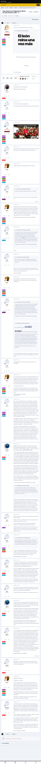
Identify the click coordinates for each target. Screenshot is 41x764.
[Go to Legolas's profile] (7, 445)
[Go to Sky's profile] (28, 79)
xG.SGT (7, 169)
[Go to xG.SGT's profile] (20, 79)
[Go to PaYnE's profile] (7, 536)
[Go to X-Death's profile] (7, 661)
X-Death (7, 665)
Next (8, 734)
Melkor (7, 565)
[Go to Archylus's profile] (3, 15)
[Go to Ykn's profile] (7, 103)
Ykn (7, 107)
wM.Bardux (7, 707)
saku (35, 201)
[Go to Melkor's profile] (7, 562)
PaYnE (7, 540)
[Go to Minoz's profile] (23, 79)
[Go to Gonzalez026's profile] (25, 79)
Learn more (2, 1)
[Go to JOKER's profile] (7, 187)
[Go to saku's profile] (7, 516)
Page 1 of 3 (14, 734)
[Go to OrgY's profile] (7, 229)
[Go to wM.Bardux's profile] (7, 703)
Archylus (5, 15)
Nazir (7, 259)
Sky (7, 128)
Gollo (7, 152)
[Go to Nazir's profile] (7, 256)
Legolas (7, 449)
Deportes (17, 15)
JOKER (7, 191)
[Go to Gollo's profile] (7, 148)
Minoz (7, 90)
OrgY (7, 232)
